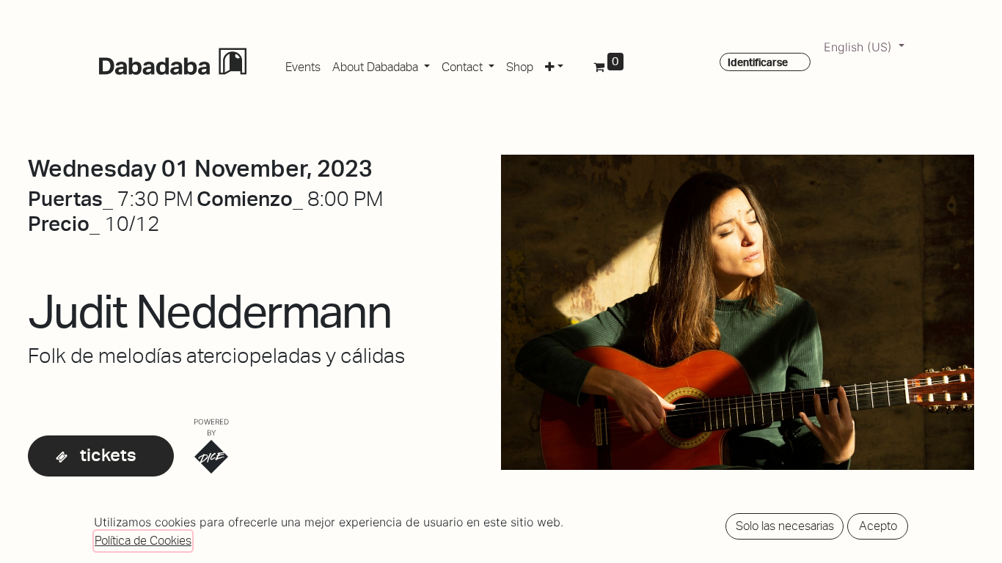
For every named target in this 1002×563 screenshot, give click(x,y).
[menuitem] (302, 64)
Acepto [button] (878, 526)
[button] (554, 64)
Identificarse (758, 62)
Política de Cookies (143, 541)
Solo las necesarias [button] (785, 526)
